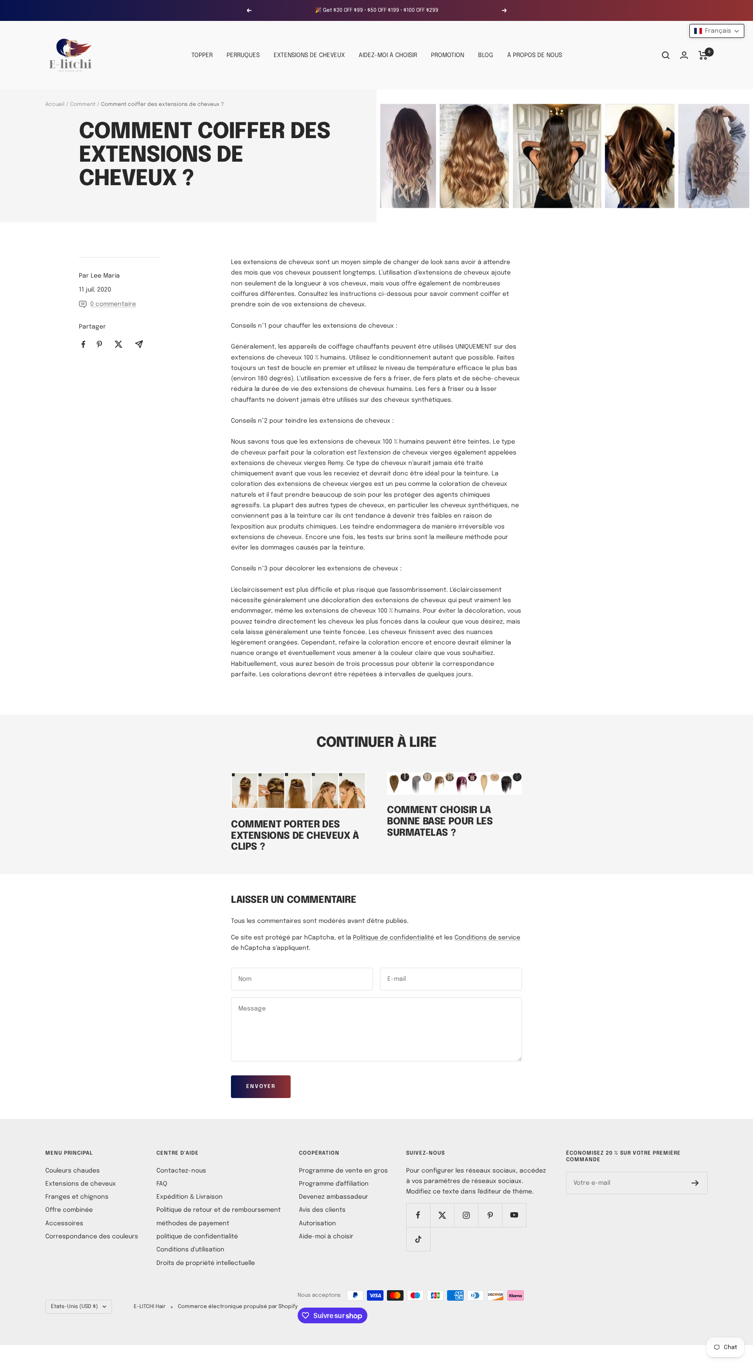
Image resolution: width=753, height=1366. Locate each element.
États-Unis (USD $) (74, 1306)
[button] (717, 30)
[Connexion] (684, 55)
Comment (82, 104)
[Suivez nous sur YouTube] (514, 1215)
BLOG (485, 55)
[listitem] (83, 344)
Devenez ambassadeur (333, 1197)
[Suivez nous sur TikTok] (418, 1239)
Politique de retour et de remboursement (218, 1210)
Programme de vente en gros (343, 1171)
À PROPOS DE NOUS (534, 55)
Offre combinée (69, 1210)
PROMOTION (447, 55)
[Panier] (703, 55)
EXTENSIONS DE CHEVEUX (309, 55)
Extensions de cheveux (80, 1184)
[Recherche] (666, 55)
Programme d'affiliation (334, 1184)
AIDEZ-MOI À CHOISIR (388, 55)
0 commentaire (113, 304)
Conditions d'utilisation (190, 1250)
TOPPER (202, 55)
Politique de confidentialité (393, 938)
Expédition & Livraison (189, 1197)
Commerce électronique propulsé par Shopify (238, 1306)
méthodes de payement (192, 1223)
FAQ (161, 1184)
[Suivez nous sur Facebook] (418, 1215)
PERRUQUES (243, 55)
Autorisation (317, 1223)
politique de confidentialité (197, 1237)
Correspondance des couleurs (91, 1237)
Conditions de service (487, 938)
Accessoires (64, 1223)
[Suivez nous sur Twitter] (442, 1215)
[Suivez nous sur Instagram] (466, 1215)
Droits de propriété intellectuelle (205, 1263)
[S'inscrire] (695, 1183)
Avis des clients (322, 1210)
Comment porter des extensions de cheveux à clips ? (295, 836)
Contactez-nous (181, 1171)
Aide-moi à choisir (326, 1237)
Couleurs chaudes (72, 1171)
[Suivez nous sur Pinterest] (490, 1215)
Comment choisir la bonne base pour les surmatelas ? (439, 821)
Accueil (54, 104)
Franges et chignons (77, 1197)
